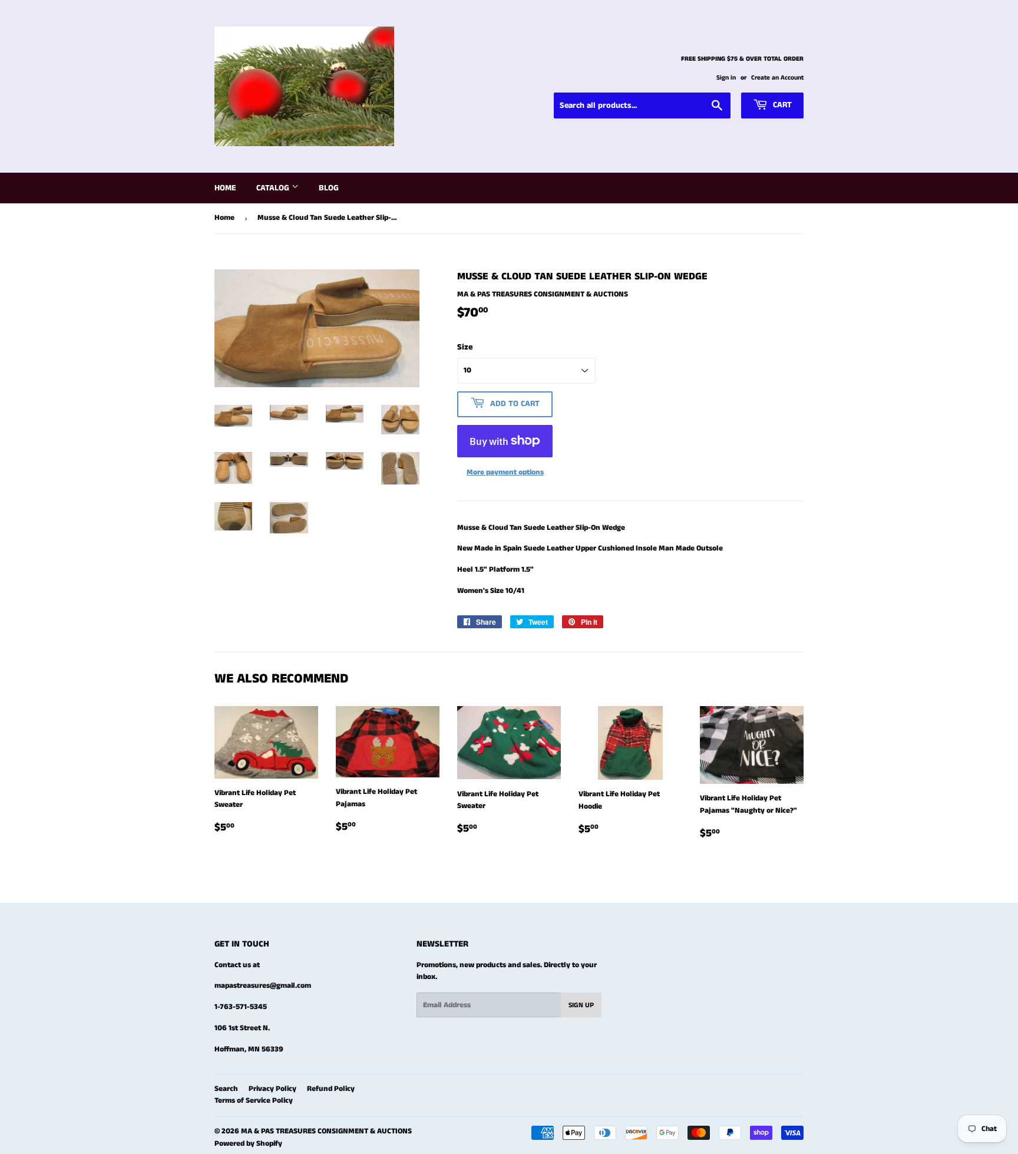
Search (226, 1088)
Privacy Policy (272, 1088)
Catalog (274, 188)
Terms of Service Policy (253, 1100)
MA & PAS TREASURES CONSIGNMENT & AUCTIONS (326, 1131)
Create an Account (777, 78)
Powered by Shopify (248, 1143)
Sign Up (581, 1005)
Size (465, 347)
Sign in (726, 78)
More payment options (505, 472)
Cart (781, 105)
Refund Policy (331, 1088)
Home (225, 188)
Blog (329, 188)
